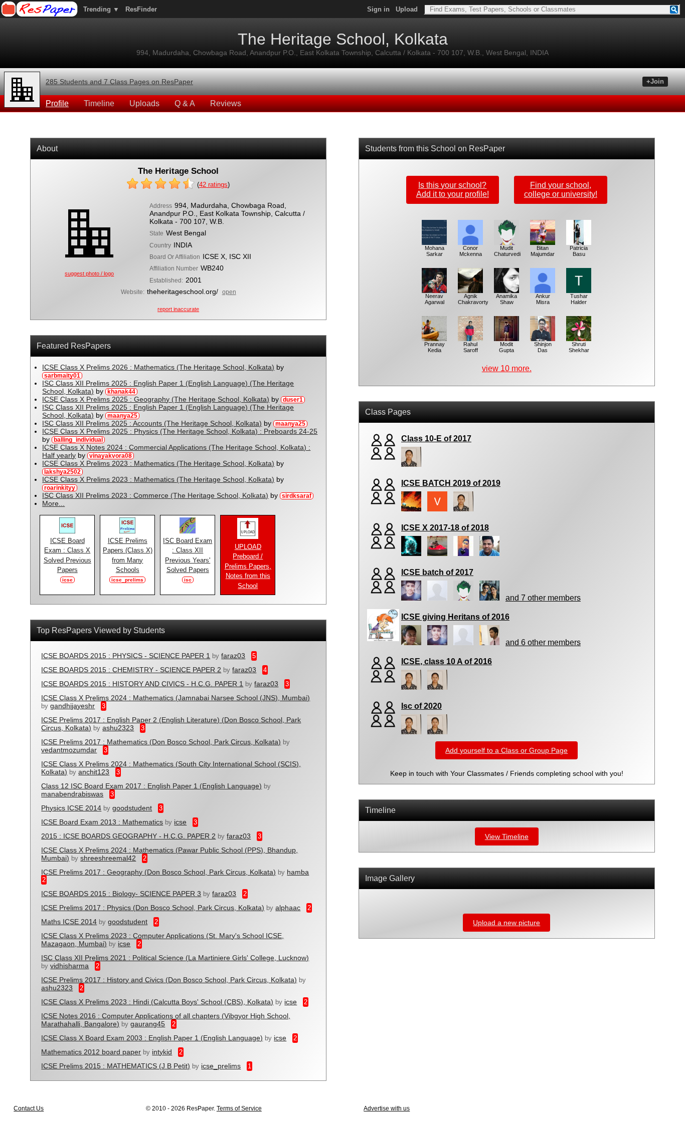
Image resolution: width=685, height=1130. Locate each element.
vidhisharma (69, 966)
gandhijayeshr (72, 706)
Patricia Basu (579, 251)
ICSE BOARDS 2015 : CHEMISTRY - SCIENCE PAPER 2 (131, 670)
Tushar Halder (579, 299)
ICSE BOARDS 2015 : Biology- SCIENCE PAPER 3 (121, 894)
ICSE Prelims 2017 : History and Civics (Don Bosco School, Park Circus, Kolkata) (169, 980)
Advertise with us (387, 1108)
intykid (162, 1052)
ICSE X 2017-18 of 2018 (445, 527)
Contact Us (29, 1108)
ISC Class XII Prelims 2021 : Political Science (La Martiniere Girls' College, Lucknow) (175, 958)
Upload (407, 9)
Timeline (99, 103)
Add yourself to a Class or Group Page (506, 750)
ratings (213, 184)
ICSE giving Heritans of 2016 (455, 617)
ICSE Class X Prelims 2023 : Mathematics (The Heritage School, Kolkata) (158, 463)
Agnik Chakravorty (473, 299)
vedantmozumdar (69, 750)
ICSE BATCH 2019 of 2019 (450, 483)
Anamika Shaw (506, 299)
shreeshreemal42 (108, 858)
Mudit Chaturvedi (507, 251)
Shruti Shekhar (579, 347)
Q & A (185, 103)
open (229, 292)
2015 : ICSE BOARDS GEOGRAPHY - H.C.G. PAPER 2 (128, 836)
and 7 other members (543, 598)
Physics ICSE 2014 (71, 808)
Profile (57, 103)
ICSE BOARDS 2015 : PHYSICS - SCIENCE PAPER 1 (125, 656)
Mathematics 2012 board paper (91, 1052)
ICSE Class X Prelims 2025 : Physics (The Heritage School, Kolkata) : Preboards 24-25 (179, 431)
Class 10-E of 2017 (436, 438)
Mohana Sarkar (434, 251)
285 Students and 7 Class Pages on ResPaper (119, 82)
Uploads (144, 103)
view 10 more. (507, 368)
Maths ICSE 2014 (69, 922)
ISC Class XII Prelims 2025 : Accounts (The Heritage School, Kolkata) (152, 423)
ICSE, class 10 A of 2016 (446, 661)
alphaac (287, 908)
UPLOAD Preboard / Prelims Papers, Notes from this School (248, 566)
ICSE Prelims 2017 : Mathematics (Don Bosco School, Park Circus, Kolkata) (161, 742)
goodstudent (132, 808)
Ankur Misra (543, 299)
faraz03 (233, 656)
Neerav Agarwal (434, 299)
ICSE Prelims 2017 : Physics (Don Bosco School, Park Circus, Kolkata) (152, 908)
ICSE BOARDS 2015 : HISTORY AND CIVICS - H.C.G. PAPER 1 (142, 684)
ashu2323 (118, 728)
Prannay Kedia (434, 347)
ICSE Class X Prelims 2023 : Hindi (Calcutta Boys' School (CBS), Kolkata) (157, 1002)
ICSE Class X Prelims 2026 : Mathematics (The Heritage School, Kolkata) (158, 367)
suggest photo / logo (89, 273)
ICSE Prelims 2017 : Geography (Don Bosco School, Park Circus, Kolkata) (158, 872)
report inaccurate (178, 309)
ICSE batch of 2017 (437, 572)
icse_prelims (221, 1066)
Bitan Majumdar (543, 251)
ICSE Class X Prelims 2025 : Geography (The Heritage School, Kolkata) (155, 399)
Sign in (378, 9)
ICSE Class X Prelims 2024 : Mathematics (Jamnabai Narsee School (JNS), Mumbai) (175, 698)
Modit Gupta (506, 347)
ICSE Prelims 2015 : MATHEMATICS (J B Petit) (115, 1066)
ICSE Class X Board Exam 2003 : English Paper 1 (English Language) (152, 1038)
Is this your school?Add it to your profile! (452, 189)
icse (180, 822)
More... (53, 503)
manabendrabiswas (72, 794)
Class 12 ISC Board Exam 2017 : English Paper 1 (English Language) (151, 786)
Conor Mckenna (470, 251)
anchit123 (93, 772)
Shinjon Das (543, 347)
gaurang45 (147, 1024)
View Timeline (507, 836)
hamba (298, 872)
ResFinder (141, 9)
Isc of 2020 (421, 706)
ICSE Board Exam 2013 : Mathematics (102, 822)
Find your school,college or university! (560, 189)
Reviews (225, 103)
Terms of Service (239, 1108)
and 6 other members (543, 642)
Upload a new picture (506, 923)
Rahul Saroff (470, 347)
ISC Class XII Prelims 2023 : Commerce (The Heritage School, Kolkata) (155, 495)
